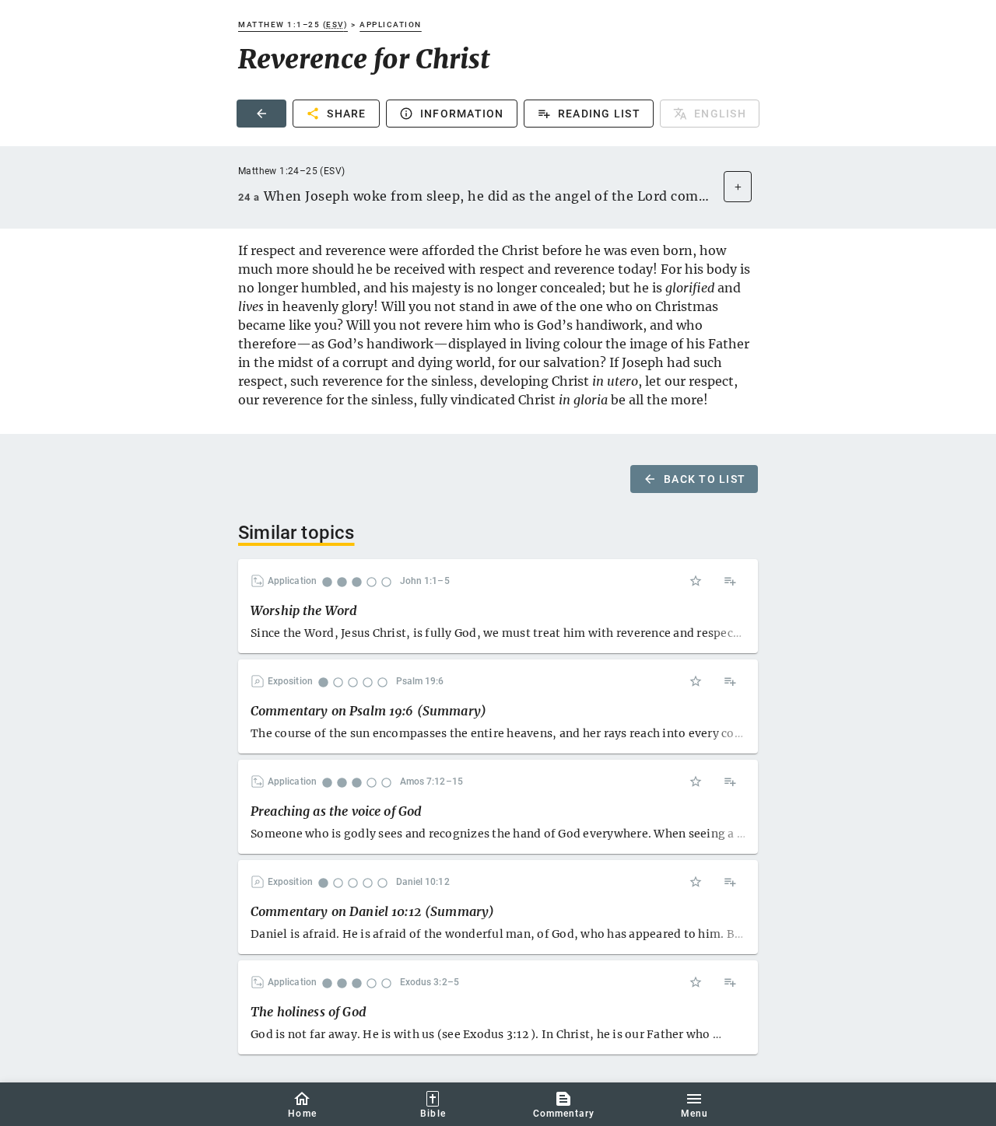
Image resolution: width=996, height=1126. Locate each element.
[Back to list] (261, 114)
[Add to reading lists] (729, 580)
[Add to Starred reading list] (695, 580)
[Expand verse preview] (738, 186)
